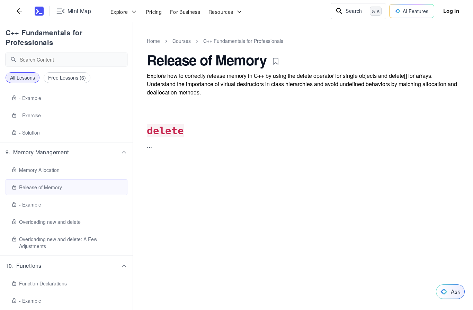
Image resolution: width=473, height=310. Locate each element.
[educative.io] (39, 11)
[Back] (19, 11)
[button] (66, 152)
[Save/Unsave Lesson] (275, 61)
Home (153, 40)
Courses (181, 40)
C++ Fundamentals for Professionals (44, 37)
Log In (451, 11)
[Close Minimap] (133, 48)
